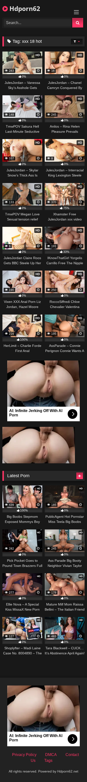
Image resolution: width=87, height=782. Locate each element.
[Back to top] (72, 767)
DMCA (51, 755)
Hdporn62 (24, 8)
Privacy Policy (24, 755)
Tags (48, 760)
